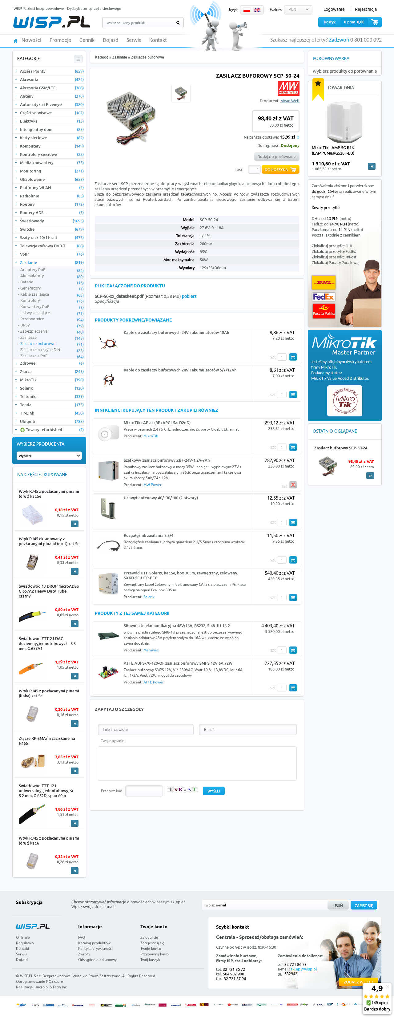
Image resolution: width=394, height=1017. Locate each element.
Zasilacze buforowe (52, 343)
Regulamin (25, 943)
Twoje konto (150, 948)
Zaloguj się (149, 937)
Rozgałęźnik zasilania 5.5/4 (148, 535)
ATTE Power (153, 682)
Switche (52, 229)
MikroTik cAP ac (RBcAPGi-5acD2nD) (157, 422)
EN (257, 9)
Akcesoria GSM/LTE (52, 87)
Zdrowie (52, 363)
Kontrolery (52, 300)
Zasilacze (52, 337)
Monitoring (52, 170)
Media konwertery (52, 162)
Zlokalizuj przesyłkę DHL (332, 246)
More (74, 524)
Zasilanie (52, 262)
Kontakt (158, 40)
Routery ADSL (52, 212)
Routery (52, 204)
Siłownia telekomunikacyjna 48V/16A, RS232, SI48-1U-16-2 (177, 625)
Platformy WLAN (52, 187)
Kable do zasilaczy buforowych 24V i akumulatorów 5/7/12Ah (180, 369)
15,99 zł (287, 137)
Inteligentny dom (52, 129)
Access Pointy (52, 71)
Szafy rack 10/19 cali (52, 237)
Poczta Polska (324, 311)
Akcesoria (52, 79)
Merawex (151, 650)
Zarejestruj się (152, 943)
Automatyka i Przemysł (52, 104)
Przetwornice (52, 319)
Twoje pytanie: (113, 740)
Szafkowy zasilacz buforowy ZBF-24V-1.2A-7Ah (167, 460)
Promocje (60, 40)
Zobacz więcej (358, 981)
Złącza (52, 371)
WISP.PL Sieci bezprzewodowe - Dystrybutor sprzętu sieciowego (67, 8)
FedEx (323, 297)
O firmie (23, 937)
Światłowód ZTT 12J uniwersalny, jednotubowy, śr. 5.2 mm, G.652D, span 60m (46, 790)
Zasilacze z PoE (52, 356)
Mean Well (290, 100)
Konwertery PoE (52, 307)
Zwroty (84, 954)
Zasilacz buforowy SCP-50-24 (340, 447)
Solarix (52, 388)
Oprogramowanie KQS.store (39, 981)
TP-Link (52, 413)
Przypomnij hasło (154, 954)
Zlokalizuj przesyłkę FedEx (334, 251)
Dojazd (110, 40)
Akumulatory (52, 276)
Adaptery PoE (52, 270)
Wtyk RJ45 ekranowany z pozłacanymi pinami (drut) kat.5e (49, 541)
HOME (16, 40)
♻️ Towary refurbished (52, 429)
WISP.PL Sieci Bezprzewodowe (45, 976)
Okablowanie (52, 179)
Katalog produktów (94, 943)
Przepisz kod (111, 790)
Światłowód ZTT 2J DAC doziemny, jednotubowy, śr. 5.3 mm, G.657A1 (47, 643)
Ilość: (239, 169)
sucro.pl (42, 987)
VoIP (52, 254)
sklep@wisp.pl (304, 968)
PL (247, 9)
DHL (324, 283)
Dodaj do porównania (276, 156)
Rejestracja (366, 9)
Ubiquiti (52, 421)
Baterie (52, 282)
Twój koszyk (150, 959)
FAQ (81, 937)
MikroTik (52, 379)
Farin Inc (60, 987)
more (372, 166)
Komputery (52, 146)
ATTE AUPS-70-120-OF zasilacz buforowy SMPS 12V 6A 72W (178, 663)
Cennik (86, 40)
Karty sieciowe (52, 137)
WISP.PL (51, 22)
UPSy (52, 325)
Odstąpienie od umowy (97, 959)
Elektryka (52, 121)
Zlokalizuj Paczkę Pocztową (335, 263)
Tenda (52, 404)
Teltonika (52, 396)
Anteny (52, 96)
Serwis (134, 40)
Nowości (31, 40)
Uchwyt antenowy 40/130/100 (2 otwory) (161, 497)
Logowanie (334, 9)
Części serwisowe (52, 112)
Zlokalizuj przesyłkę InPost (334, 257)
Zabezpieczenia (52, 331)
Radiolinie (52, 195)
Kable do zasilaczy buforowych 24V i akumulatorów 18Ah (176, 332)
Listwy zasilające (52, 313)
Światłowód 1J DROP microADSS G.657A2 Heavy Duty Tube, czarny (49, 591)
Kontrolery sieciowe (52, 154)
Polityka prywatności (95, 948)
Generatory (52, 288)
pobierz (189, 296)
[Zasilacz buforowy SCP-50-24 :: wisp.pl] (131, 153)
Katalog (101, 57)
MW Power (152, 484)
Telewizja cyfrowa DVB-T (52, 245)
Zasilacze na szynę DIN (52, 350)
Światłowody (52, 220)
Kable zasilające (52, 294)
